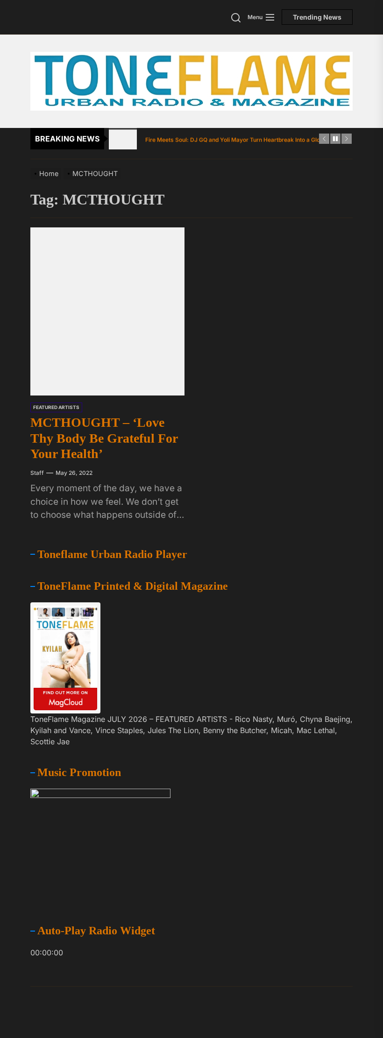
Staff (37, 472)
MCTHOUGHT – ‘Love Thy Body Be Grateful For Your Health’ (104, 438)
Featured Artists (56, 407)
